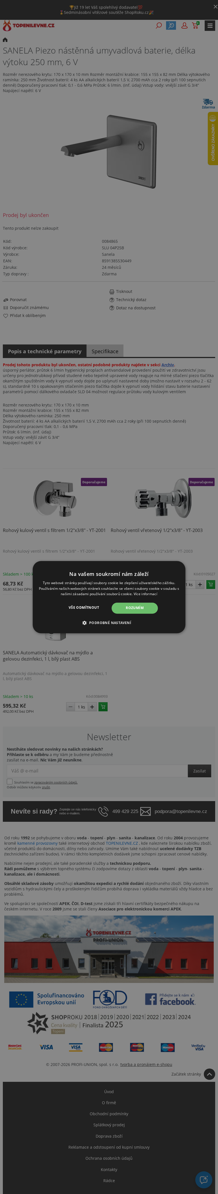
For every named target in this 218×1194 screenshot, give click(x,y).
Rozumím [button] (135, 608)
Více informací (145, 594)
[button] (109, 622)
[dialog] (109, 597)
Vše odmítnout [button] (84, 607)
